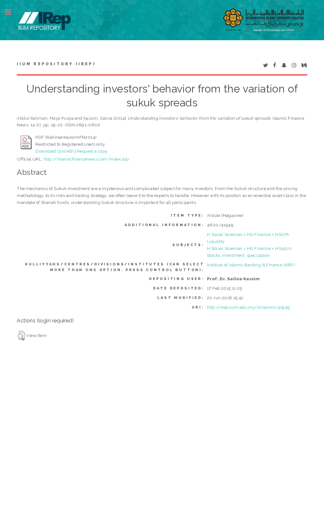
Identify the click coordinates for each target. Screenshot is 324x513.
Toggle (11, 12)
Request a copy (92, 151)
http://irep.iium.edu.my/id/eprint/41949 (248, 307)
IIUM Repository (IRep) (56, 64)
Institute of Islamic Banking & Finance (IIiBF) (251, 264)
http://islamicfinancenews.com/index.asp (86, 159)
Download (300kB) (54, 151)
